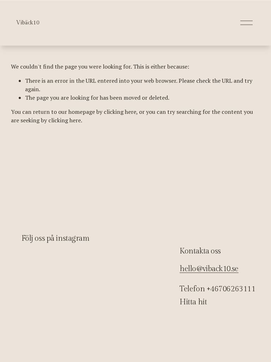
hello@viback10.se (209, 268)
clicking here (120, 112)
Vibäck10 (27, 22)
